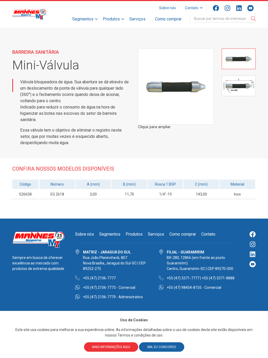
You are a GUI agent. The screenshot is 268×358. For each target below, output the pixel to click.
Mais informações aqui (111, 347)
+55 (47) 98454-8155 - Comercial (194, 287)
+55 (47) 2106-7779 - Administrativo (113, 297)
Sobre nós (167, 8)
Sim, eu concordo (161, 347)
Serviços (137, 19)
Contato (191, 8)
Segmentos (82, 19)
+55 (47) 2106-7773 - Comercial (109, 287)
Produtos (111, 19)
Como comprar (168, 19)
